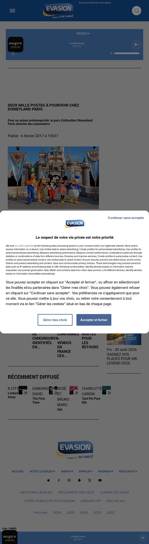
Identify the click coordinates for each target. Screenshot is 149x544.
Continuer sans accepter (126, 217)
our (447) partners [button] (24, 245)
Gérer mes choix (55, 320)
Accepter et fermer (93, 320)
